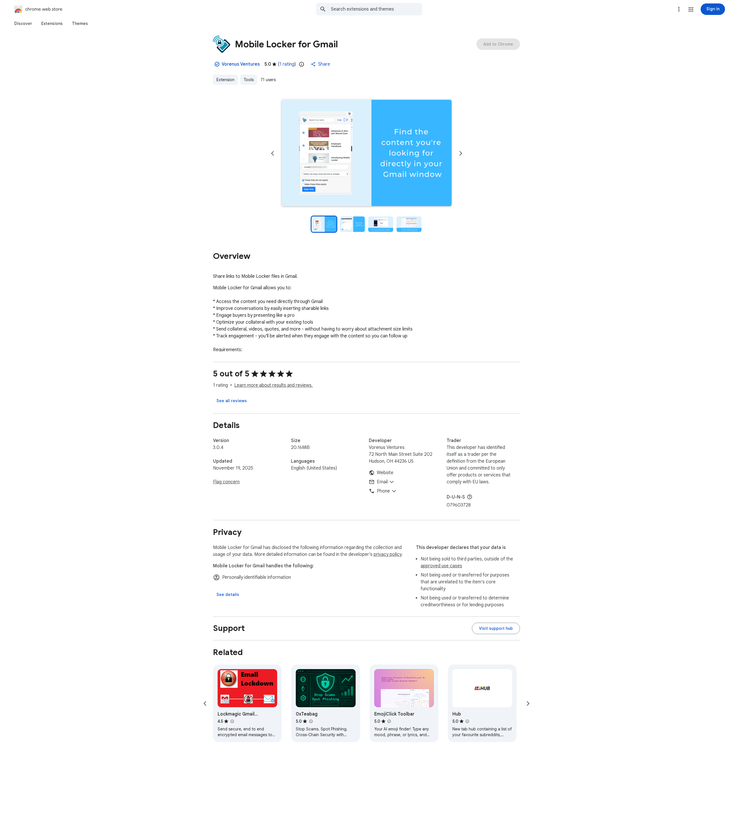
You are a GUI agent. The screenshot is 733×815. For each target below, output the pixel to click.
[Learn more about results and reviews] (469, 496)
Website (385, 473)
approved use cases (441, 566)
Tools (249, 79)
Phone (383, 491)
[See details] (228, 594)
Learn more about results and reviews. (273, 385)
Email (382, 482)
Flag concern (226, 482)
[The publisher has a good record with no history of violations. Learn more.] (217, 64)
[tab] (23, 23)
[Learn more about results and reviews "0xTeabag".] (311, 721)
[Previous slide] (272, 153)
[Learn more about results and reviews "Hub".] (467, 721)
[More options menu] (679, 9)
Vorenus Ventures (241, 64)
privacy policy (387, 554)
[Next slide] (460, 153)
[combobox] (376, 9)
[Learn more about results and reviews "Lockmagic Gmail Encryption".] (232, 721)
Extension (225, 79)
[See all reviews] (231, 401)
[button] (691, 9)
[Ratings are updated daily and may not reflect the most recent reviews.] (301, 64)
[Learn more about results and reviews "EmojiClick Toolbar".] (389, 721)
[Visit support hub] (496, 628)
